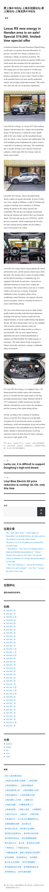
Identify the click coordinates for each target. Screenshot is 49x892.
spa (7, 750)
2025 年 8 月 (11, 623)
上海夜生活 (28, 799)
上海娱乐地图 (10, 804)
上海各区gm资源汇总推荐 (15, 780)
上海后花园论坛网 (27, 795)
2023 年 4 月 (11, 709)
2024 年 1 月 (11, 684)
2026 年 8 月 (11, 610)
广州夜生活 (9, 847)
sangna (28, 443)
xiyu (7, 753)
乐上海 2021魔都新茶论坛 (28, 819)
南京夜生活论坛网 (31, 833)
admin (9, 443)
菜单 (6, 18)
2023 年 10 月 (11, 693)
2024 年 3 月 (11, 677)
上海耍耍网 (36, 809)
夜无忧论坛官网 (33, 843)
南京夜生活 (26, 823)
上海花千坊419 (11, 814)
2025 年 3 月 (11, 639)
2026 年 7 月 (11, 614)
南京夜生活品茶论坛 (13, 833)
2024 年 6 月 (11, 668)
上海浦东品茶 (10, 809)
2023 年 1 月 (11, 719)
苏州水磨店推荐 (24, 871)
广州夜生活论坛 (22, 847)
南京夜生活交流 (11, 828)
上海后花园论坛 (11, 795)
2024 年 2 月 (11, 681)
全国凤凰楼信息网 (12, 823)
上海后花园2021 (11, 785)
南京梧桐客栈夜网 (29, 838)
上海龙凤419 (28, 446)
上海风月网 (34, 814)
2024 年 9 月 (11, 658)
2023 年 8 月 (11, 700)
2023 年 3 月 (11, 713)
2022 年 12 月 (11, 722)
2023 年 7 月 (11, 703)
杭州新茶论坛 (21, 857)
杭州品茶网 (9, 857)
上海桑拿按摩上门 (25, 804)
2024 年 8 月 (11, 661)
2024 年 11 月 (11, 652)
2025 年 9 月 (11, 620)
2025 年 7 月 (11, 626)
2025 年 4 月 (11, 636)
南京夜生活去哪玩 (27, 828)
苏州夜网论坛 (10, 871)
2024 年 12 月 (11, 649)
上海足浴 (20, 446)
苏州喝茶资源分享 (31, 867)
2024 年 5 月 (11, 671)
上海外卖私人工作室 (13, 799)
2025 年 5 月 (11, 633)
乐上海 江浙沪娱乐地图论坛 (16, 448)
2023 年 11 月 (11, 690)
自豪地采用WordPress (13, 888)
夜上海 (21, 843)
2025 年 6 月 (11, 630)
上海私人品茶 (23, 809)
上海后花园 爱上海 (12, 790)
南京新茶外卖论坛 (12, 838)
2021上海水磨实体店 (13, 775)
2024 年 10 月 (11, 655)
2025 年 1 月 (11, 646)
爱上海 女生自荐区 (12, 862)
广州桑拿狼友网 (11, 852)
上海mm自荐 (11, 446)
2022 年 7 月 (11, 725)
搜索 (5, 505)
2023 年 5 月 (11, 706)
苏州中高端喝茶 (28, 862)
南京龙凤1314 (10, 843)
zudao (8, 756)
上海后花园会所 (27, 785)
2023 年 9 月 (11, 697)
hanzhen (9, 743)
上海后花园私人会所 (30, 790)
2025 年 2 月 (11, 642)
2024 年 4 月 (11, 674)
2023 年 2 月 (11, 716)
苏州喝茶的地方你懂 (13, 867)
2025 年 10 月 (11, 617)
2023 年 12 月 (11, 687)
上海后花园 (32, 780)
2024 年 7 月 (11, 665)
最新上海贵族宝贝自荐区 (30, 852)
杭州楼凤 (33, 857)
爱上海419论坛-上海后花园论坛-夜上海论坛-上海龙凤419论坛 (24, 9)
